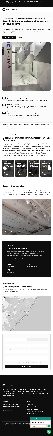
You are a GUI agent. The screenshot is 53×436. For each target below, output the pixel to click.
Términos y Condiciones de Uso (35, 362)
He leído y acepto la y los (24, 362)
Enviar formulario (26, 366)
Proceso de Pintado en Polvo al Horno (8, 165)
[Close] (49, 418)
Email (6, 343)
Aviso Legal (30, 404)
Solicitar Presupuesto (9, 37)
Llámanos (21, 37)
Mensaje (7, 355)
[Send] (49, 426)
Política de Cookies (32, 407)
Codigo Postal (8, 349)
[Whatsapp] (49, 432)
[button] (49, 168)
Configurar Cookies (32, 413)
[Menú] (50, 9)
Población (30, 349)
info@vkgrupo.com (7, 410)
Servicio (29, 337)
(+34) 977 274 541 (6, 408)
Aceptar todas (5, 4)
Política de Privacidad (20, 362)
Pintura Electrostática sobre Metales (20, 165)
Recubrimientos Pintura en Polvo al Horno (34, 165)
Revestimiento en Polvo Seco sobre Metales (46, 165)
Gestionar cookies (16, 4)
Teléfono (29, 343)
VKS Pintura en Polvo (12, 9)
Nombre (7, 337)
